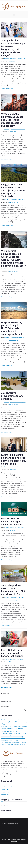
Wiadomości (12, 61)
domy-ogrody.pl (5, 789)
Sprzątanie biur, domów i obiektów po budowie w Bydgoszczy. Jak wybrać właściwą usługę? (14, 722)
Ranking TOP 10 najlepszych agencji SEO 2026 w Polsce (12, 521)
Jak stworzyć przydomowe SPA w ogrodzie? (12, 395)
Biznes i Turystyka (13, 202)
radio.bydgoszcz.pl (15, 839)
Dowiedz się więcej (6, 88)
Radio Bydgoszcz (6, 761)
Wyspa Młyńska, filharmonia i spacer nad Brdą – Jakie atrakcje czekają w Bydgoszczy (12, 120)
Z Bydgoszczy (12, 131)
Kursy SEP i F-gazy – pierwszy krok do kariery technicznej (12, 653)
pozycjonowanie (5, 823)
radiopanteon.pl (5, 794)
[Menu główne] (14, 15)
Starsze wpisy (6, 693)
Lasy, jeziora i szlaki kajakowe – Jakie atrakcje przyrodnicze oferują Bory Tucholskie (13, 190)
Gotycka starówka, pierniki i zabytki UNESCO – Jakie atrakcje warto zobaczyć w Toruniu (12, 328)
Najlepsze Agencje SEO (7, 701)
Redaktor (6, 58)
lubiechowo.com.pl (6, 786)
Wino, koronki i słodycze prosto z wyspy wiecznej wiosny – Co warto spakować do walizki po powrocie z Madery (13, 738)
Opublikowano (17, 58)
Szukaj (25, 710)
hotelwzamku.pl (5, 792)
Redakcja (6, 129)
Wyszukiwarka (5, 706)
